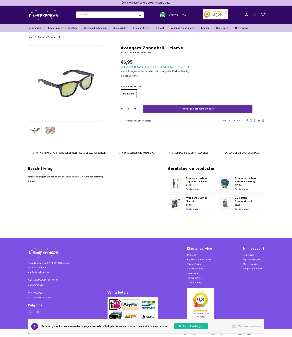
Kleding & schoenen (95, 28)
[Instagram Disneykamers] (38, 312)
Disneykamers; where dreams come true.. (146, 3)
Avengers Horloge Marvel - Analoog (246, 180)
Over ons (173, 15)
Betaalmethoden (195, 268)
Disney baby (120, 28)
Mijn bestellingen (251, 259)
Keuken (205, 28)
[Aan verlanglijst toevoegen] (260, 109)
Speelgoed (222, 28)
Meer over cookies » (249, 326)
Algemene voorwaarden (199, 259)
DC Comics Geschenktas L (244, 199)
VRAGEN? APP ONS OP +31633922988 (190, 153)
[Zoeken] (140, 14)
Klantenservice (194, 278)
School (160, 28)
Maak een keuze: (132, 86)
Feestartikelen (141, 28)
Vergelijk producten (252, 268)
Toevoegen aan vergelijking (138, 120)
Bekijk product (193, 189)
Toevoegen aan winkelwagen (197, 109)
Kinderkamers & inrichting (63, 28)
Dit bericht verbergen (191, 326)
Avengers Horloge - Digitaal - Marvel (198, 180)
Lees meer (134, 76)
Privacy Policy (194, 264)
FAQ (184, 15)
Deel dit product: (233, 120)
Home (31, 37)
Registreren (248, 255)
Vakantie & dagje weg (182, 28)
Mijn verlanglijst (250, 264)
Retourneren (193, 273)
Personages (34, 28)
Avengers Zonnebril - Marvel (51, 37)
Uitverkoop (241, 28)
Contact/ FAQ (194, 282)
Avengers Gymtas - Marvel (197, 199)
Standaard (129, 93)
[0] (262, 15)
